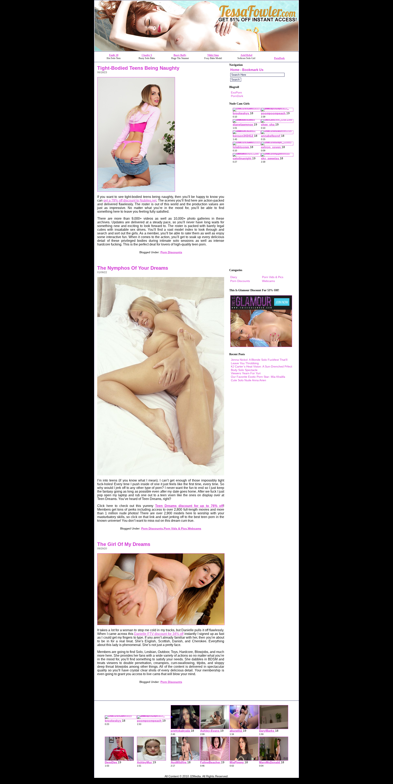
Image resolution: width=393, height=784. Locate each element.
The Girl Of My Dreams (123, 544)
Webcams (194, 528)
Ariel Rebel (246, 55)
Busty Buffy (180, 55)
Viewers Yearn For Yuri (246, 373)
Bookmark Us (252, 70)
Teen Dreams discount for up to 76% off (189, 506)
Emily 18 (113, 55)
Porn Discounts (171, 252)
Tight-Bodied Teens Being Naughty (138, 68)
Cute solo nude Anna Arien (248, 380)
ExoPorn (236, 92)
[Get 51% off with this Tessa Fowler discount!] (196, 50)
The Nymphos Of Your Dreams (132, 268)
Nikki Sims (213, 55)
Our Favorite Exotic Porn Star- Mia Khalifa (258, 376)
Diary (233, 277)
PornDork (279, 58)
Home (234, 70)
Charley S (147, 55)
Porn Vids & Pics (175, 528)
